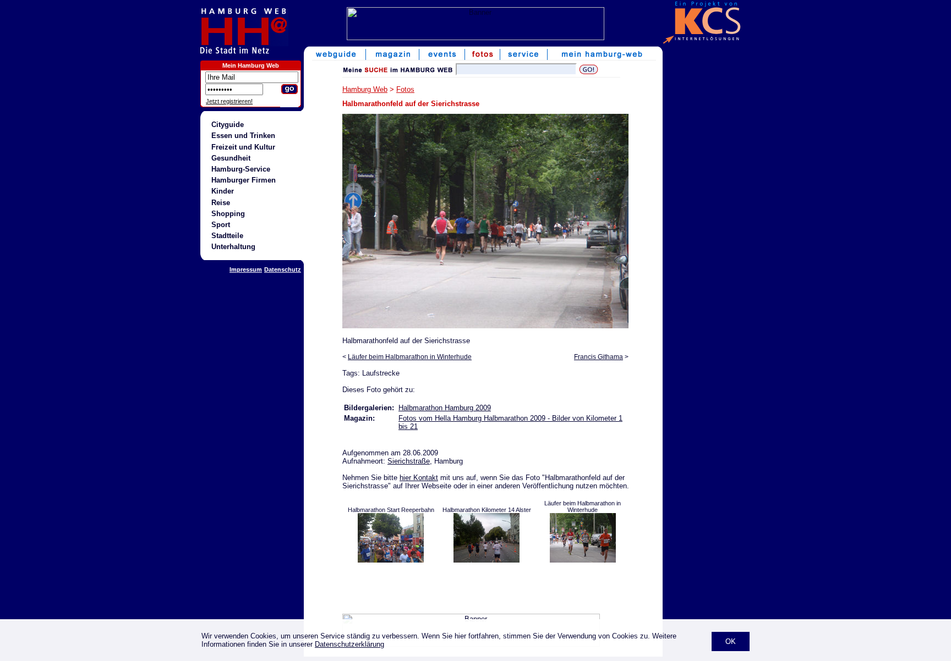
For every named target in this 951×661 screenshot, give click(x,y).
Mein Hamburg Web (250, 65)
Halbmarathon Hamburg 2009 (444, 408)
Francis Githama (598, 357)
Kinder (222, 191)
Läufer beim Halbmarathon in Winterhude (410, 357)
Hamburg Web (364, 89)
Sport (220, 225)
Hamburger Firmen (243, 180)
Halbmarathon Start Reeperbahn (391, 509)
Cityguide (227, 124)
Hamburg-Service (240, 169)
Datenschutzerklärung (349, 644)
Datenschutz (282, 269)
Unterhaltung (233, 247)
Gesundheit (230, 158)
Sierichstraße (408, 461)
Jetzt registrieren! (229, 101)
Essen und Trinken (243, 135)
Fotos (405, 89)
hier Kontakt (419, 477)
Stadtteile (227, 236)
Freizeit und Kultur (243, 147)
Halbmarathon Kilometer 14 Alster (486, 509)
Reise (220, 203)
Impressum (245, 269)
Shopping (228, 214)
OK (730, 641)
